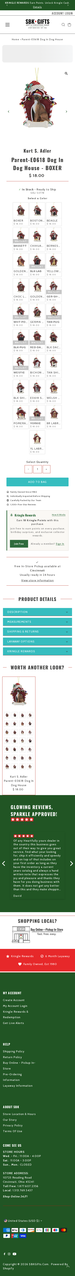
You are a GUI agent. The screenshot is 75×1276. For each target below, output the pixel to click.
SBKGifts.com (38, 1264)
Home (15, 39)
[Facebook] (4, 1254)
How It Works (59, 514)
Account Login (62, 13)
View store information (37, 580)
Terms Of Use (12, 1131)
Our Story (10, 1119)
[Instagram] (9, 1254)
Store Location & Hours (19, 1114)
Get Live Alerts (13, 1023)
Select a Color (37, 198)
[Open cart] (69, 24)
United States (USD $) (23, 1220)
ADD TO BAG (37, 482)
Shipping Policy (13, 1051)
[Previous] (7, 5)
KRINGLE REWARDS (21, 651)
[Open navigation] (11, 24)
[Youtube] (14, 1254)
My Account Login (15, 1006)
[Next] (68, 5)
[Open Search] (63, 24)
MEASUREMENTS (19, 621)
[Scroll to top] (68, 1266)
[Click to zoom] (66, 73)
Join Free (19, 543)
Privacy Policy (13, 1125)
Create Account (14, 1000)
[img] (39, 819)
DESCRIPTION (17, 612)
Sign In (60, 543)
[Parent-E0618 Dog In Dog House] (18, 693)
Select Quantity (37, 462)
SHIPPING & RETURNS (23, 631)
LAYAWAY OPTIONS (21, 641)
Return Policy (12, 1057)
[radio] (21, 214)
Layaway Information (18, 1085)
